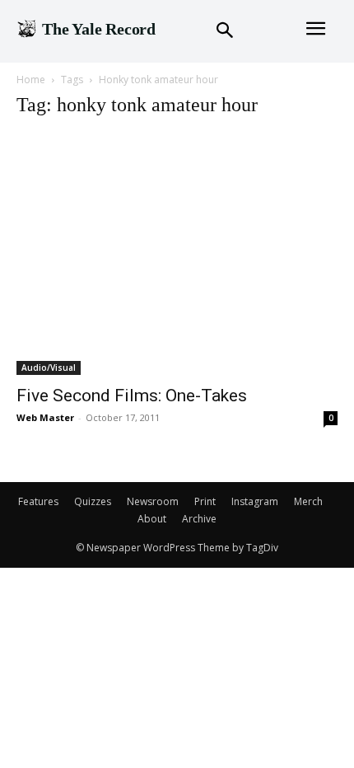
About (151, 519)
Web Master (45, 417)
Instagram (254, 501)
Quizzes (92, 501)
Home (30, 80)
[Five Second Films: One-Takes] (177, 254)
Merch (308, 501)
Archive (199, 519)
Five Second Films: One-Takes (131, 395)
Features (38, 501)
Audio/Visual (48, 367)
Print (205, 501)
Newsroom (153, 501)
